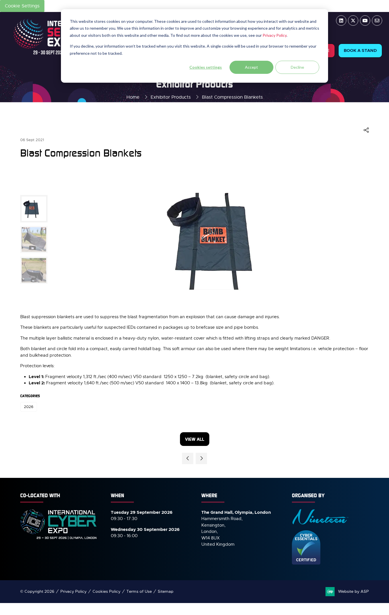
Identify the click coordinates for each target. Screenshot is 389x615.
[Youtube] (365, 20)
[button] (360, 51)
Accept (251, 67)
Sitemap (165, 591)
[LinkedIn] (341, 20)
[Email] (377, 20)
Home (133, 97)
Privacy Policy (274, 35)
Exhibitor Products (171, 97)
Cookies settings (205, 67)
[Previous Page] (187, 458)
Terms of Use (139, 591)
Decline (297, 67)
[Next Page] (201, 458)
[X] (353, 20)
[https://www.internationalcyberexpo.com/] (58, 538)
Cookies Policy (106, 591)
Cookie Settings (22, 6)
